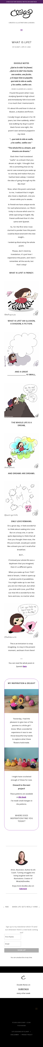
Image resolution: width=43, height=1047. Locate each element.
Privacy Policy (27, 1035)
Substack (23, 889)
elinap (17, 47)
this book (22, 797)
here (25, 666)
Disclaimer (15, 1035)
